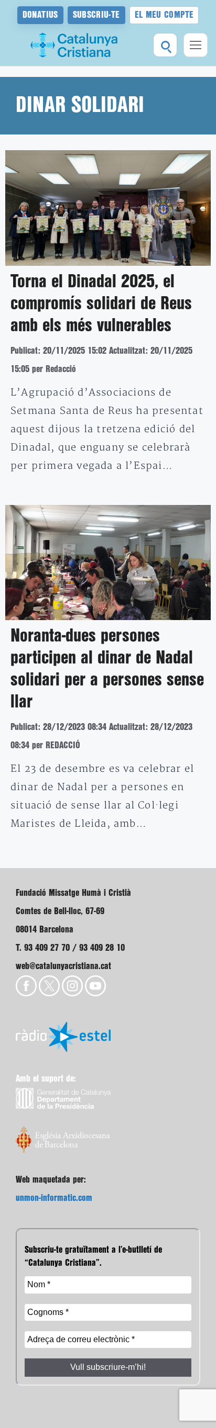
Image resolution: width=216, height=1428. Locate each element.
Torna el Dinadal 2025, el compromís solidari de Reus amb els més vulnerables (101, 304)
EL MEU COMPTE (164, 15)
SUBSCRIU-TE (96, 15)
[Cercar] (165, 45)
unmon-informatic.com (54, 1198)
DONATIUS (40, 15)
